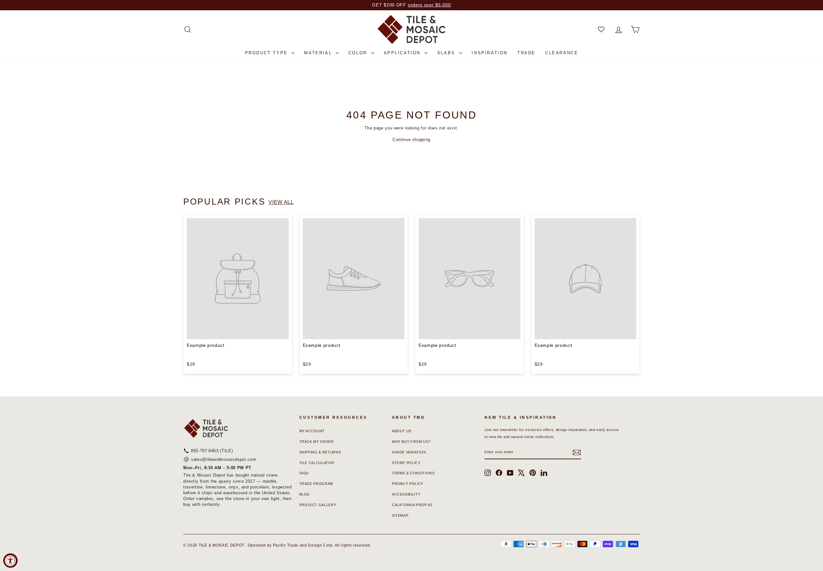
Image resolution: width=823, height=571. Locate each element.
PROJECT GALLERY (317, 505)
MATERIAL (319, 52)
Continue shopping (411, 139)
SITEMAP (400, 515)
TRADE (526, 52)
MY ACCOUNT (312, 431)
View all (281, 202)
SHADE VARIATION (409, 452)
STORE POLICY (406, 463)
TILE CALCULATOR (316, 463)
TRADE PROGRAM (316, 484)
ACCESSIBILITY (406, 494)
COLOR (358, 52)
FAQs (304, 473)
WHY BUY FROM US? (411, 442)
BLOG (304, 494)
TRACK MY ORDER (316, 442)
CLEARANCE (561, 52)
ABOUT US (402, 431)
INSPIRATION (490, 52)
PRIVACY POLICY (407, 484)
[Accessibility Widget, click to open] (10, 560)
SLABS (447, 52)
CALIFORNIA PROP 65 (412, 505)
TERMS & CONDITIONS (413, 473)
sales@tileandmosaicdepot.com (223, 459)
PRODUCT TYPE (267, 52)
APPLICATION (403, 52)
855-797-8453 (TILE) (212, 451)
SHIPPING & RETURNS (320, 452)
